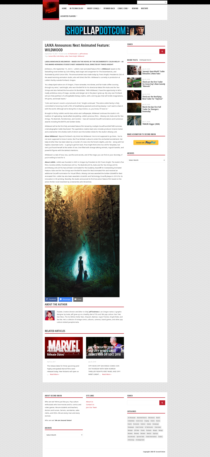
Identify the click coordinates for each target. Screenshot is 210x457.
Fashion (143, 424)
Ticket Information (151, 436)
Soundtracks (131, 436)
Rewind (135, 8)
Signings (155, 433)
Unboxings (131, 440)
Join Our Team (91, 407)
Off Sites (136, 430)
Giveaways (156, 424)
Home (64, 8)
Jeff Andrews (84, 54)
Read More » (54, 374)
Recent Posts (132, 60)
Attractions (151, 417)
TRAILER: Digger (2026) (151, 124)
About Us (89, 402)
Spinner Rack (109, 8)
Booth (158, 417)
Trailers (160, 436)
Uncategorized (140, 440)
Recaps (155, 430)
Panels (142, 430)
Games (149, 424)
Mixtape (144, 8)
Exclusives (136, 424)
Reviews (130, 433)
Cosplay (146, 421)
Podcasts (148, 430)
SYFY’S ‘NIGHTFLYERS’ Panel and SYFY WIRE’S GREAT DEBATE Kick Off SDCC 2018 (104, 350)
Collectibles (131, 421)
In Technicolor (76, 8)
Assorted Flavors (68, 16)
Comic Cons (123, 8)
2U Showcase (131, 417)
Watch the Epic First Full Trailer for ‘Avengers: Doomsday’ (151, 109)
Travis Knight (73, 56)
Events (152, 421)
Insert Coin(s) (93, 8)
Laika (66, 56)
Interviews (158, 427)
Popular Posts (145, 60)
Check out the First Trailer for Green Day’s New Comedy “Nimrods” (153, 84)
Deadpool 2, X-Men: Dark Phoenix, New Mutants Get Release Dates (63, 350)
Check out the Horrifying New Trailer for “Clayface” (152, 97)
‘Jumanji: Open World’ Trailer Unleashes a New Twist (153, 72)
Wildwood (81, 56)
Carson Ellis (52, 56)
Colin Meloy (60, 56)
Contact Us (90, 404)
